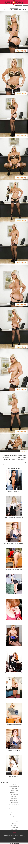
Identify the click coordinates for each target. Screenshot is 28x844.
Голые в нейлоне (14, 794)
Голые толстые (14, 815)
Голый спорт (14, 817)
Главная (14, 832)
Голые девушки (14, 796)
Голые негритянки (14, 804)
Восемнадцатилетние (14, 786)
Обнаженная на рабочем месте (14, 698)
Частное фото (14, 825)
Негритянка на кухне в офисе (14, 491)
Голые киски (14, 798)
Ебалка (14, 784)
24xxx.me (25, 5)
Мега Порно (14, 829)
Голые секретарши (14, 808)
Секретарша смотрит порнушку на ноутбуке (14, 672)
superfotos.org (12, 835)
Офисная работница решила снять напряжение (14, 543)
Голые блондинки (14, 790)
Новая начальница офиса (14, 776)
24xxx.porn (11, 843)
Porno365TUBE (14, 827)
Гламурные (14, 788)
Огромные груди (14, 821)
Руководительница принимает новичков (14, 646)
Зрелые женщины (13, 819)
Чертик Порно (14, 8)
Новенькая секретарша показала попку (14, 595)
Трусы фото (14, 823)
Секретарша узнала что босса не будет (14, 569)
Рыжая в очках (14, 621)
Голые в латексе (14, 792)
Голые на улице (14, 802)
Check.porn (16, 843)
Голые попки (14, 806)
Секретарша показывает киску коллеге (14, 724)
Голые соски (14, 812)
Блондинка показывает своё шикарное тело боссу (14, 517)
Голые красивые (14, 800)
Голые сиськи (14, 810)
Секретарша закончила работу (14, 750)
